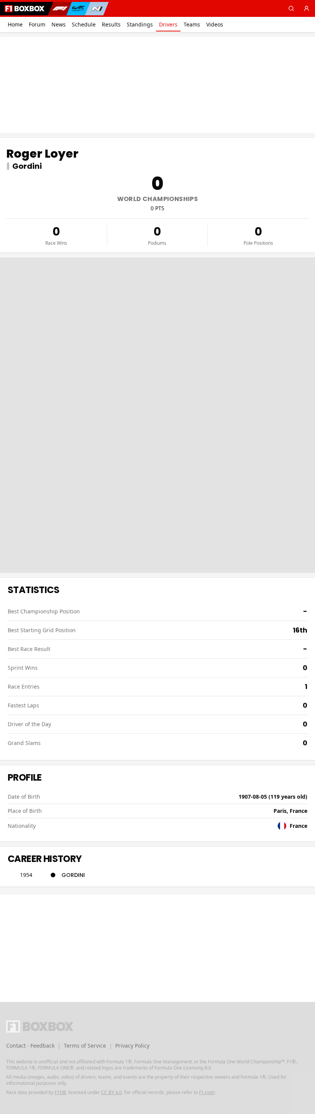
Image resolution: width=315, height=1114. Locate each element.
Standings (140, 24)
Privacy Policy (132, 1045)
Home (15, 24)
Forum (37, 24)
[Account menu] (306, 8)
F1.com (206, 1092)
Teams (192, 24)
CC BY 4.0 (111, 1092)
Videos (214, 24)
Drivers (168, 24)
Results (111, 24)
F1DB (60, 1092)
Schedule (84, 24)
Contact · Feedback (30, 1045)
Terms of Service (85, 1045)
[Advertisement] (157, 85)
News (58, 24)
